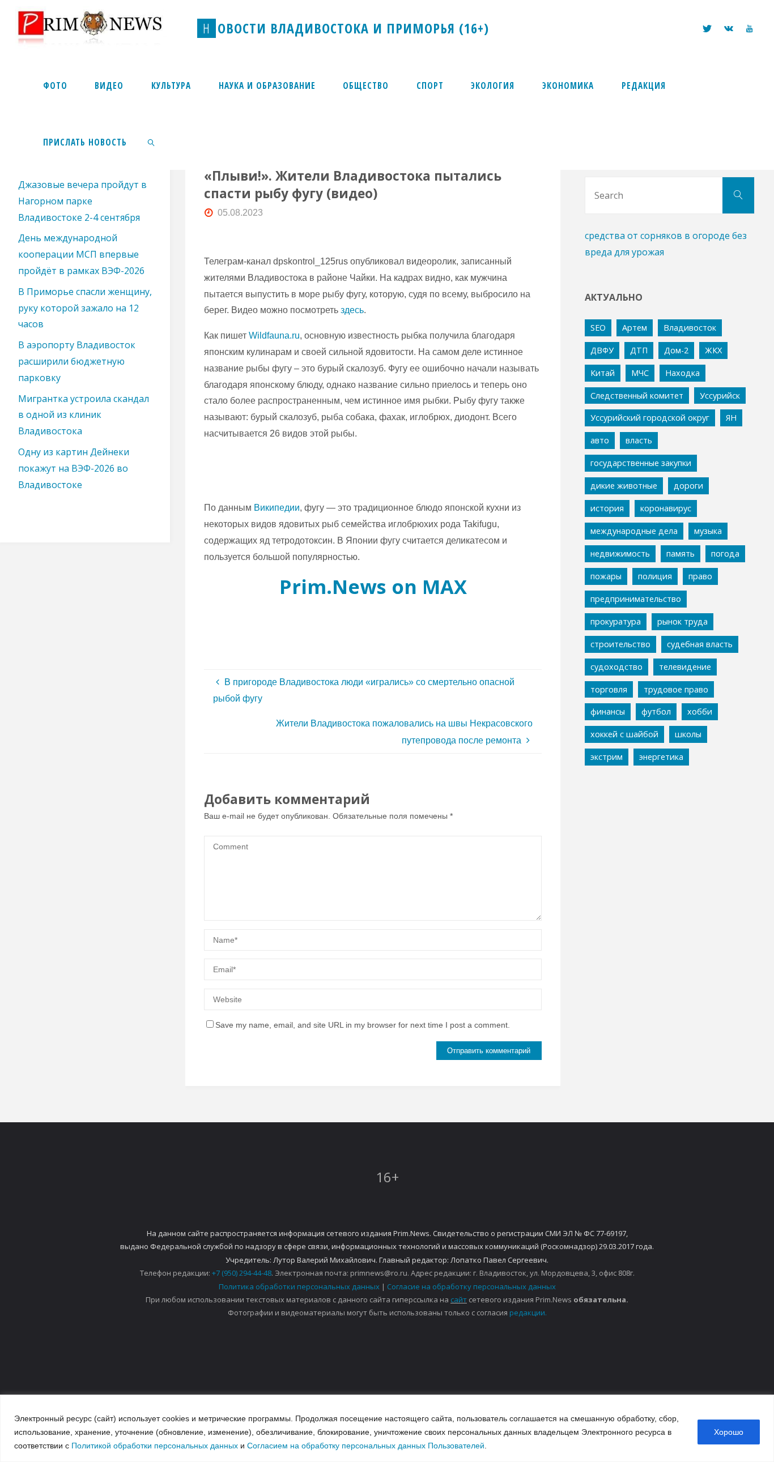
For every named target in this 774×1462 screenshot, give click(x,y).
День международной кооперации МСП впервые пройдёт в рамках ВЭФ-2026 (81, 254)
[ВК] (728, 28)
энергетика (661, 756)
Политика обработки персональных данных (299, 1286)
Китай (602, 372)
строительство (620, 644)
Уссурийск (720, 395)
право (700, 576)
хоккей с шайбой (624, 734)
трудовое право (676, 689)
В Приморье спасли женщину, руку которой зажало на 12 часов (85, 308)
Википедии (277, 507)
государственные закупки (640, 463)
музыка (708, 530)
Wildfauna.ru (274, 335)
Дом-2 (676, 350)
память (680, 553)
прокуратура (615, 621)
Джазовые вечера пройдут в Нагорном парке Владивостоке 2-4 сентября (82, 201)
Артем (634, 327)
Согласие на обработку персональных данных (471, 1286)
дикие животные (623, 485)
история (607, 508)
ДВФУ (602, 350)
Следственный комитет (636, 395)
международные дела (634, 530)
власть (639, 440)
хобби (699, 711)
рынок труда (682, 621)
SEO (598, 327)
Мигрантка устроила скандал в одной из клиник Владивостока (83, 415)
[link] (152, 141)
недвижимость (620, 553)
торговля (608, 689)
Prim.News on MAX (373, 586)
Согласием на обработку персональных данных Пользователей (365, 1445)
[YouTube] (748, 28)
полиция (655, 576)
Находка (682, 372)
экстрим (606, 756)
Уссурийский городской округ (649, 417)
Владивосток (690, 327)
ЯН (731, 417)
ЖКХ (713, 350)
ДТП (639, 350)
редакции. (528, 1312)
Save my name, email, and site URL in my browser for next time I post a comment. (362, 1024)
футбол (656, 711)
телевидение (685, 666)
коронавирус (665, 508)
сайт (458, 1299)
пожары (606, 576)
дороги (688, 485)
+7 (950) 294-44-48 (241, 1273)
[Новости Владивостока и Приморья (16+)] (101, 28)
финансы (607, 711)
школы (688, 734)
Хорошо (728, 1432)
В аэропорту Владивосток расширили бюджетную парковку (76, 361)
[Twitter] (707, 28)
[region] (387, 1428)
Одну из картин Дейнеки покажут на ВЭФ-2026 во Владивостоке (73, 468)
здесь (352, 310)
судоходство (616, 666)
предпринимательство (635, 598)
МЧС (640, 372)
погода (725, 553)
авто (599, 440)
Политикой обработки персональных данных (154, 1445)
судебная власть (700, 644)
